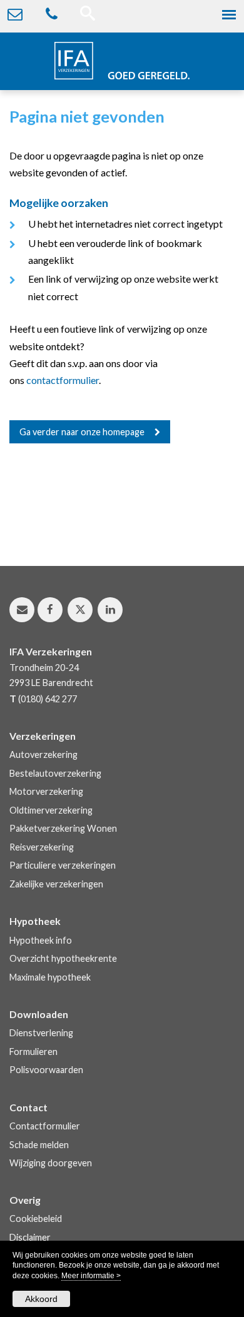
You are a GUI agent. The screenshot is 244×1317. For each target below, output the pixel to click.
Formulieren (33, 1051)
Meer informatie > (91, 1275)
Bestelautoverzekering (55, 773)
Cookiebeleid (35, 1218)
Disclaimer (30, 1237)
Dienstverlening (41, 1032)
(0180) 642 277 (47, 699)
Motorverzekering (46, 791)
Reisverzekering (41, 847)
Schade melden (39, 1144)
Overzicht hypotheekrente (63, 958)
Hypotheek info (40, 940)
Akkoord (41, 1299)
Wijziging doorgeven (50, 1163)
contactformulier (62, 380)
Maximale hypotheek (50, 977)
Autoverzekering (43, 754)
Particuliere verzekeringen (62, 865)
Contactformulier (44, 1126)
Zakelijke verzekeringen (56, 884)
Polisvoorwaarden (46, 1069)
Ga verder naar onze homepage (82, 431)
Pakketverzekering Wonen (63, 828)
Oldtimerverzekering (51, 810)
